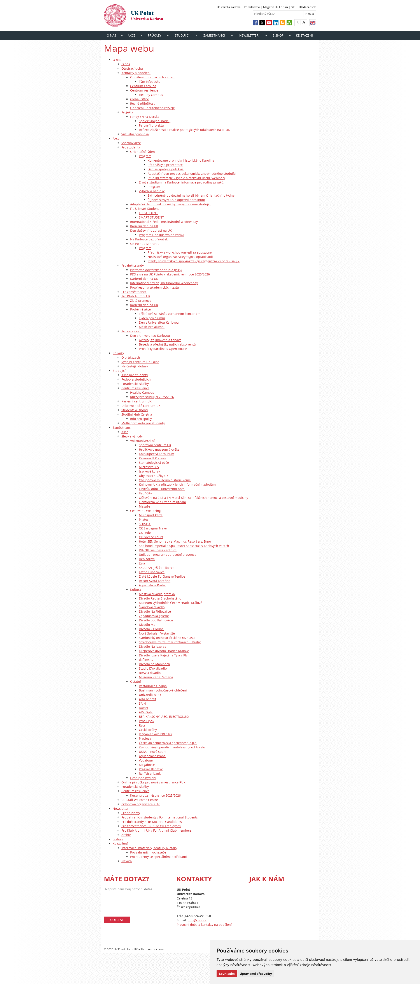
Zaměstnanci (214, 35)
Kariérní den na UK (144, 226)
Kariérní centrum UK (136, 401)
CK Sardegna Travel (153, 528)
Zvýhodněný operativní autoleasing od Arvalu (172, 747)
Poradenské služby (135, 384)
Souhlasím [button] (227, 973)
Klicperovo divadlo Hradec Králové (164, 651)
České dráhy (148, 730)
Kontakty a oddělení (135, 73)
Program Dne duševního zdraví (161, 235)
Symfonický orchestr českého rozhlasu (167, 638)
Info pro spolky (141, 419)
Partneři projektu (151, 125)
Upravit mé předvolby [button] (256, 973)
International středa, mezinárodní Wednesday (164, 222)
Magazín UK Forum (275, 7)
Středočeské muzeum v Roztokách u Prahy (170, 642)
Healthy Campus (151, 95)
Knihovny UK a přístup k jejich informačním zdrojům (177, 484)
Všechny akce (131, 143)
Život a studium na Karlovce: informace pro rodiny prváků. (181, 182)
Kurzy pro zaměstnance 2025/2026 (155, 795)
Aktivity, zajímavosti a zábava (160, 340)
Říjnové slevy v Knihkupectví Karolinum (176, 200)
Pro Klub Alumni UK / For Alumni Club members (156, 830)
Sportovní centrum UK (155, 445)
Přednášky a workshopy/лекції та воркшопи (180, 252)
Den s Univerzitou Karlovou (159, 322)
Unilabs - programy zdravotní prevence (167, 554)
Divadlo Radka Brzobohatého (160, 598)
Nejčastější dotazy (134, 366)
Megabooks (147, 765)
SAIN (142, 703)
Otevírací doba (132, 68)
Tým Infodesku (149, 81)
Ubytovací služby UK (153, 476)
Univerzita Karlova (228, 7)
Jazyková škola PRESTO (155, 734)
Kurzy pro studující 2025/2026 (152, 397)
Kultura (135, 589)
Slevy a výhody (132, 436)
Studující (182, 35)
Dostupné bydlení (143, 778)
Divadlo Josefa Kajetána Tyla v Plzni (164, 655)
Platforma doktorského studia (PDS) (156, 270)
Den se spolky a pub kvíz (166, 169)
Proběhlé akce (140, 309)
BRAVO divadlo (150, 673)
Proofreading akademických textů (154, 287)
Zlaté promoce (140, 300)
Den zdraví (147, 559)
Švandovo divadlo (151, 607)
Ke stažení (304, 35)
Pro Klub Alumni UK (135, 296)
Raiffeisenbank (150, 773)
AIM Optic (146, 712)
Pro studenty (130, 147)
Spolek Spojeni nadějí (154, 121)
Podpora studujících (136, 379)
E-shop (278, 35)
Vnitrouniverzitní (142, 441)
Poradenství (252, 7)
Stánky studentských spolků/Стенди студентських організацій (194, 261)
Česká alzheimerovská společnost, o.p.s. (168, 743)
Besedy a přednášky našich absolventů (167, 344)
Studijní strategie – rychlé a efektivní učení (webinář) (186, 178)
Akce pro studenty (134, 375)
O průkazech (130, 357)
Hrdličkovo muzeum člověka (159, 449)
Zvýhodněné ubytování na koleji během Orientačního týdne (191, 195)
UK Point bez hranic (144, 244)
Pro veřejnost (131, 331)
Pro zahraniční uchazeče (148, 852)
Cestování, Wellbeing (145, 511)
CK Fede (145, 533)
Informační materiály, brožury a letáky (149, 848)
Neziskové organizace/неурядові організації (180, 257)
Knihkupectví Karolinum (156, 454)
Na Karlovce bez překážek (149, 239)
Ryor (142, 725)
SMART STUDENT (151, 217)
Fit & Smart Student (144, 208)
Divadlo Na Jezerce (152, 646)
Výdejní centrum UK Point (140, 362)
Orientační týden (142, 152)
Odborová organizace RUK (140, 804)
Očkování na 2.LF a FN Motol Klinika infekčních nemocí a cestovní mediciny (193, 498)
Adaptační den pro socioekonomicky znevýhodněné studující (192, 173)
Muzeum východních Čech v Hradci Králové (170, 603)
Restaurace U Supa (153, 686)
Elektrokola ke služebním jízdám (162, 502)
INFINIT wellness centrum (158, 550)
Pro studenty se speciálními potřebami (158, 857)
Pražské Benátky (151, 769)
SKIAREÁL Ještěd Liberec (156, 568)
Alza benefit (147, 699)
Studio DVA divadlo (153, 668)
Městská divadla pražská (157, 594)
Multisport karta (151, 515)
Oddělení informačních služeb (152, 77)
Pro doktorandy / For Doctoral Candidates (151, 822)
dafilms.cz (146, 660)
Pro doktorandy (132, 265)
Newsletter (249, 35)
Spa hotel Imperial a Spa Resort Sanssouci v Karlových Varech (184, 546)
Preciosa (145, 738)
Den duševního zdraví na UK (151, 230)
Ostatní (135, 681)
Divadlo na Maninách (154, 664)
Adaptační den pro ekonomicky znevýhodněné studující (170, 204)
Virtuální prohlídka (135, 134)
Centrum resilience (144, 90)
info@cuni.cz (197, 920)
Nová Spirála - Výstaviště (157, 633)
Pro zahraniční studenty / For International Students (159, 817)
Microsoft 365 (149, 467)
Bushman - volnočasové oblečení (163, 690)
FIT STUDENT (148, 213)
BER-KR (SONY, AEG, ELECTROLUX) (164, 716)
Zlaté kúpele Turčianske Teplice (162, 576)
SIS (293, 7)
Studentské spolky (134, 410)
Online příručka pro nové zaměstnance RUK (153, 782)
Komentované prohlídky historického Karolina (181, 160)
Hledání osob (307, 7)
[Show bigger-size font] (304, 22)
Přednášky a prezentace (165, 165)
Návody (126, 861)
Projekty (127, 112)
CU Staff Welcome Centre (139, 800)
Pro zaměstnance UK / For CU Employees (151, 826)
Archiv (126, 835)
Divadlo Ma (147, 624)
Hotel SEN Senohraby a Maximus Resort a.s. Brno (175, 541)
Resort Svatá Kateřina (154, 581)
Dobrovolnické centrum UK (141, 406)
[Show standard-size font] (298, 22)
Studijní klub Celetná (136, 414)
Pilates (144, 519)
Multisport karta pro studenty (143, 423)
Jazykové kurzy (149, 471)
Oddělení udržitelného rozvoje (152, 108)
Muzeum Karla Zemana (156, 677)
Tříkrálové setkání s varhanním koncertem (169, 314)
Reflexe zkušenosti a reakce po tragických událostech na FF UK (184, 130)
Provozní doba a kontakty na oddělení (204, 924)
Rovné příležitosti (143, 103)
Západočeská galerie (154, 616)
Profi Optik (146, 721)
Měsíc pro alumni (151, 327)
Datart (143, 708)
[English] (312, 22)
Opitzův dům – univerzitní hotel (162, 489)
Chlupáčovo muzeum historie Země (165, 480)
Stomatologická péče (154, 462)
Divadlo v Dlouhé (151, 629)
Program (145, 156)
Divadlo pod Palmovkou (156, 620)
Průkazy (154, 35)
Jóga (142, 563)
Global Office (139, 99)
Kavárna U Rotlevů (152, 458)
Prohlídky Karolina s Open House (163, 349)
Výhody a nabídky (151, 191)
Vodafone (146, 760)
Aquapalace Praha (152, 585)
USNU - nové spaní (152, 751)
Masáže (144, 506)
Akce (131, 35)
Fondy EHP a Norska (144, 117)
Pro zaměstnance (134, 292)
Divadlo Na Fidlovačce (155, 611)
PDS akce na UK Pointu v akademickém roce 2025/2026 (170, 274)
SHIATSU (145, 524)
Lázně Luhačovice (151, 572)
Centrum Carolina (143, 86)
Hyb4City (145, 493)
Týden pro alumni (152, 318)
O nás (111, 35)
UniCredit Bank (150, 695)
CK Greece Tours (151, 537)
